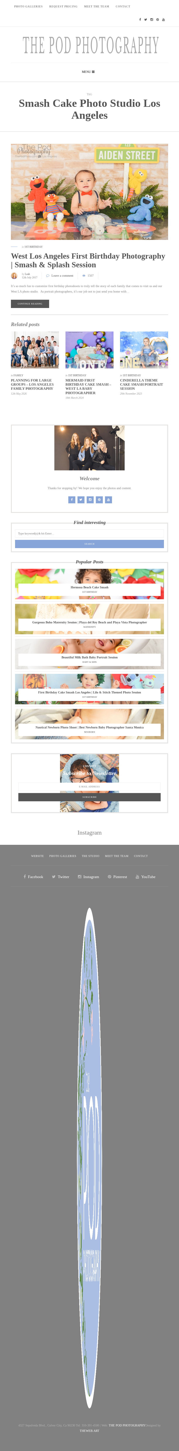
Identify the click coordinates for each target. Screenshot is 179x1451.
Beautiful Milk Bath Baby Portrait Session (90, 657)
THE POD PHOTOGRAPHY (127, 1425)
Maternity (89, 627)
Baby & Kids (90, 662)
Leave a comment (62, 275)
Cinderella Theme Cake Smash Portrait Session (141, 384)
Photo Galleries (28, 6)
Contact (123, 6)
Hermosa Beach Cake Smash (89, 587)
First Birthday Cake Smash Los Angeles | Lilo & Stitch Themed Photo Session (89, 692)
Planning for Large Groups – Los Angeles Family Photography (32, 384)
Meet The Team (96, 6)
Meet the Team (117, 856)
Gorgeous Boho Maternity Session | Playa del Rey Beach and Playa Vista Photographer (89, 622)
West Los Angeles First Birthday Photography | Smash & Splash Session (88, 260)
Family (18, 375)
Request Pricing (63, 6)
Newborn (89, 732)
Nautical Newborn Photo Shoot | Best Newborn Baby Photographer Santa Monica (90, 727)
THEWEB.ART (89, 1431)
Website (37, 856)
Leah (27, 274)
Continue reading (30, 304)
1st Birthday (33, 246)
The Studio (91, 856)
